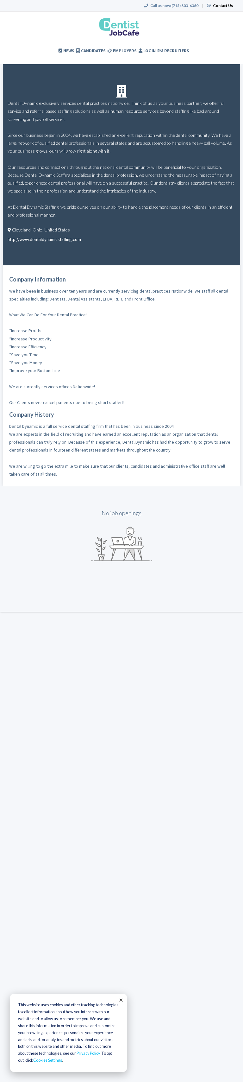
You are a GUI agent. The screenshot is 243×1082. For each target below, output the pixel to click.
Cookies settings (47, 1060)
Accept (120, 1000)
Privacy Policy (88, 1053)
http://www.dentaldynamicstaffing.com (44, 239)
